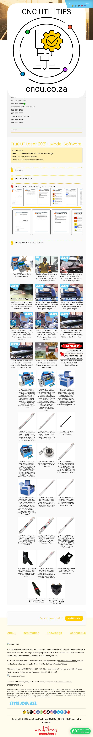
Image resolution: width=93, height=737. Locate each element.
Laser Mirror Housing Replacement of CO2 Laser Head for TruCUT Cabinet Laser (56, 601)
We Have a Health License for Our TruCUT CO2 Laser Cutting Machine (71, 362)
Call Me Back (74, 618)
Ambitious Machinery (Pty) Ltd (42, 719)
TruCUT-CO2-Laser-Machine (25, 156)
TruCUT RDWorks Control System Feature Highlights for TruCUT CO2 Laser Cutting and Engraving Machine (22, 334)
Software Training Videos (56, 664)
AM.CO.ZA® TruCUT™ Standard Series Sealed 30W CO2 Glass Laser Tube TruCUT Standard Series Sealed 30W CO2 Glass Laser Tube (46, 539)
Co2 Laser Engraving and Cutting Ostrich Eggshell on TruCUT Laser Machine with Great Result (21, 305)
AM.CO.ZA (19, 153)
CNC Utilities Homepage (43, 153)
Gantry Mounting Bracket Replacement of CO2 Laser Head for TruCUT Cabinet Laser (66, 571)
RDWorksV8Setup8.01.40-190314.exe (29, 243)
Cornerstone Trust (64, 682)
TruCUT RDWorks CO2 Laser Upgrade (22, 275)
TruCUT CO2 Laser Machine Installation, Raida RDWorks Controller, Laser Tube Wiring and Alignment (46, 305)
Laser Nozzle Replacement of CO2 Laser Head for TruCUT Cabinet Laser (37, 600)
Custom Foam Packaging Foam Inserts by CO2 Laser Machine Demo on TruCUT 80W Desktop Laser (71, 277)
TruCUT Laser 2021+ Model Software (28, 160)
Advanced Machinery (67, 661)
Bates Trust (54, 652)
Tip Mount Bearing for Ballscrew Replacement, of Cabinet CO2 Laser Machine (46, 464)
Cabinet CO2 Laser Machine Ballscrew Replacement (66, 432)
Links (14, 130)
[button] (80, 731)
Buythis (28, 153)
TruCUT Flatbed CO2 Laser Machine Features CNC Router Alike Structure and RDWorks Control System (71, 333)
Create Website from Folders (25, 672)
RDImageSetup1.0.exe (23, 178)
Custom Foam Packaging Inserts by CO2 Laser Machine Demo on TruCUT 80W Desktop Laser (46, 277)
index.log (19, 170)
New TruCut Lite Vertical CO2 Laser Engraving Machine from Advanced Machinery (46, 363)
